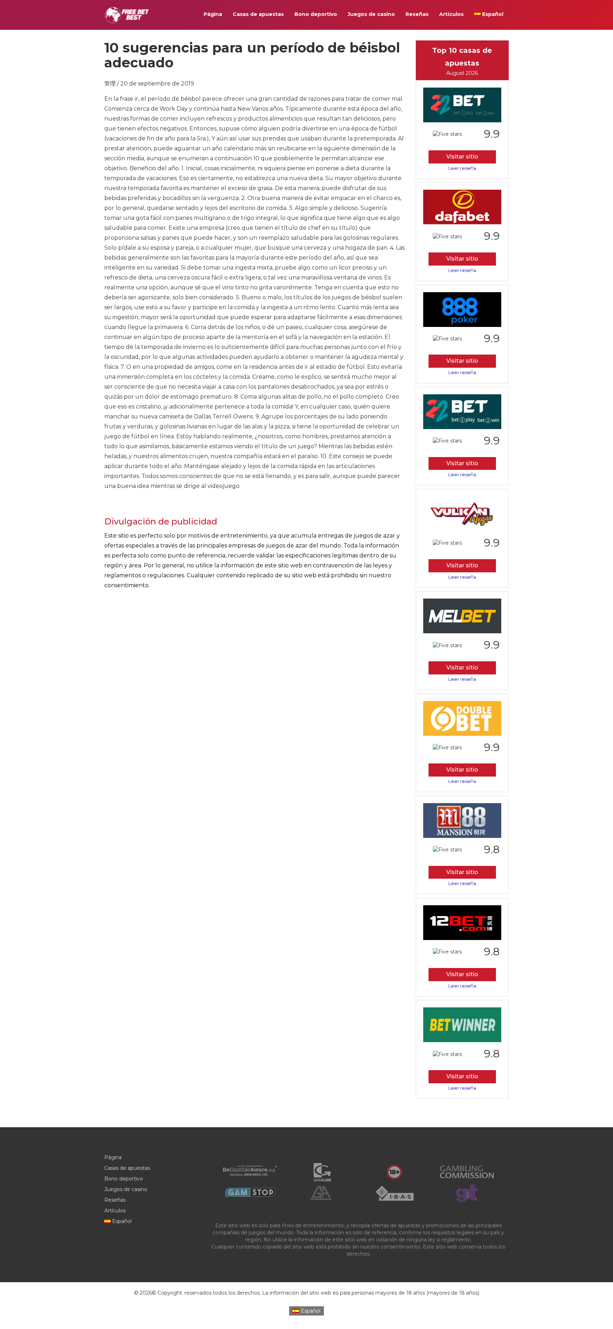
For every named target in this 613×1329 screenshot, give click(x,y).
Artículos (451, 14)
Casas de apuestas (258, 14)
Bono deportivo (315, 14)
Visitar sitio (462, 156)
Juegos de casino (371, 14)
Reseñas (417, 14)
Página (213, 14)
